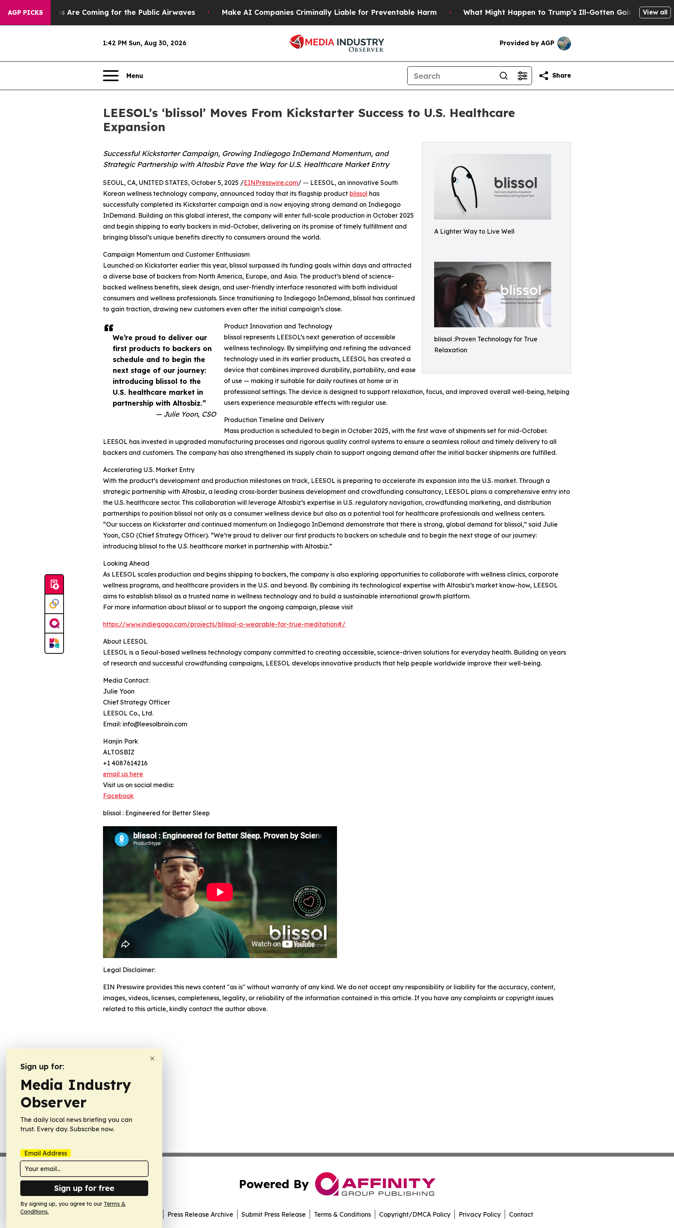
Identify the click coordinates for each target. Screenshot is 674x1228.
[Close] (152, 1058)
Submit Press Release (273, 1214)
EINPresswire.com (271, 182)
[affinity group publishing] (54, 624)
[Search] (503, 76)
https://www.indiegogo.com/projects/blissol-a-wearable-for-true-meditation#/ (224, 624)
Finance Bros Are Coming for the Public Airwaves (106, 12)
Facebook (118, 796)
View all (655, 12)
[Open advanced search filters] (522, 76)
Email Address (45, 1153)
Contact (521, 1214)
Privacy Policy (480, 1214)
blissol (358, 193)
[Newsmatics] (54, 643)
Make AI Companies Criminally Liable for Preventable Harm (329, 12)
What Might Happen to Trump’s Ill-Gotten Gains (550, 12)
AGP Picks (25, 12)
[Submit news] (54, 584)
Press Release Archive (200, 1214)
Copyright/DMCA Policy (415, 1214)
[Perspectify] (54, 604)
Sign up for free (84, 1188)
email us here (123, 774)
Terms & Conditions (342, 1214)
